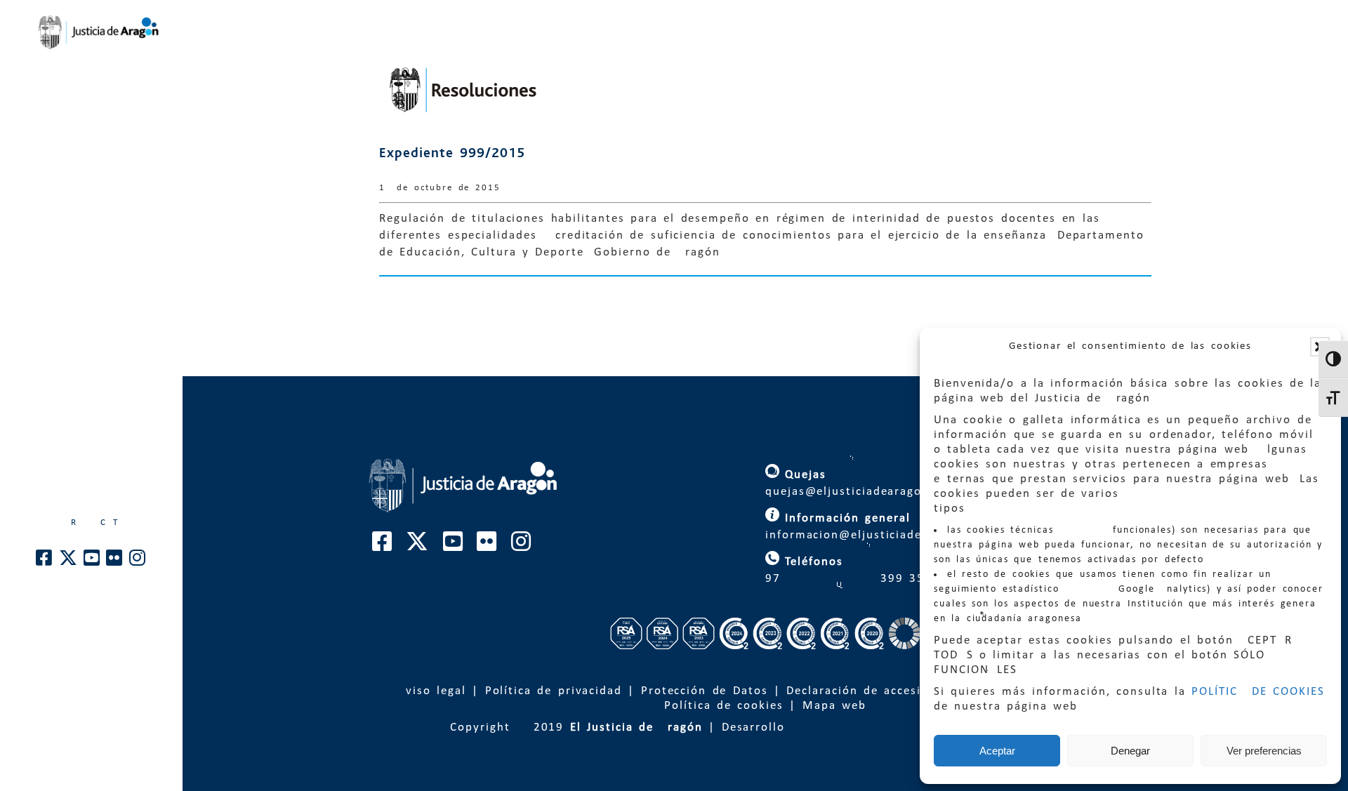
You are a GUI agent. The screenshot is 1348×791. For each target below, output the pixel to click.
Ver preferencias (1264, 751)
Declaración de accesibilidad (874, 691)
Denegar (1130, 751)
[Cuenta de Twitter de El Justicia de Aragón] (69, 561)
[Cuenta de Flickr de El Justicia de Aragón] (115, 561)
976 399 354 (845, 579)
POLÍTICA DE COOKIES (1258, 692)
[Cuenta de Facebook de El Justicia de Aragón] (44, 561)
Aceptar (997, 751)
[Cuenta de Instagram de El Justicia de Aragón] (138, 561)
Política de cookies (724, 706)
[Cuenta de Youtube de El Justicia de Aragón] (92, 561)
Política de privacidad (553, 691)
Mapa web (834, 706)
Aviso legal (431, 691)
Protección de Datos (704, 691)
